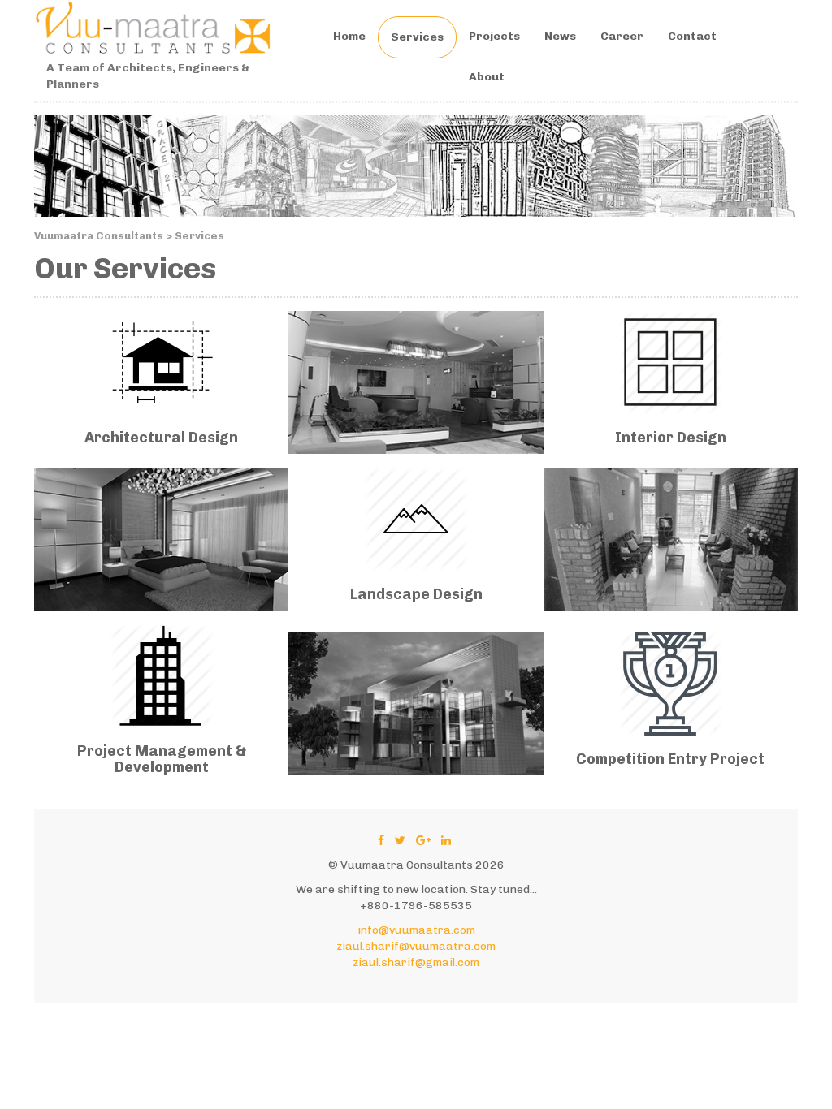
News (560, 36)
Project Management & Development (161, 759)
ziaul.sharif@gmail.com (416, 962)
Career (622, 36)
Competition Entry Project (670, 759)
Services (417, 37)
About (487, 77)
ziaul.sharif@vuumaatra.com (416, 946)
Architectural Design (161, 438)
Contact (692, 36)
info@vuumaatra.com (416, 930)
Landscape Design (416, 594)
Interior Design (670, 438)
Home (349, 36)
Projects (494, 36)
